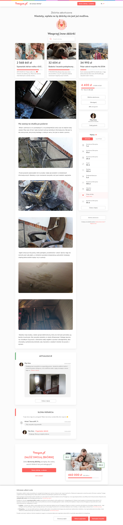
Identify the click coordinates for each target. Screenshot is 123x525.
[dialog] (61, 505)
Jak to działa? (39, 476)
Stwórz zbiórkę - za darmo (86, 4)
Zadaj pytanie (93, 125)
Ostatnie (87, 139)
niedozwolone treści (100, 222)
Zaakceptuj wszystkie (98, 519)
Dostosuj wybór (62, 519)
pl (101, 4)
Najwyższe (99, 139)
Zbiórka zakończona (93, 97)
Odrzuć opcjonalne (80, 519)
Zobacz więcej (35, 370)
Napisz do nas (93, 223)
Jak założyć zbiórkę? (35, 4)
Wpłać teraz (89, 196)
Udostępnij (93, 102)
